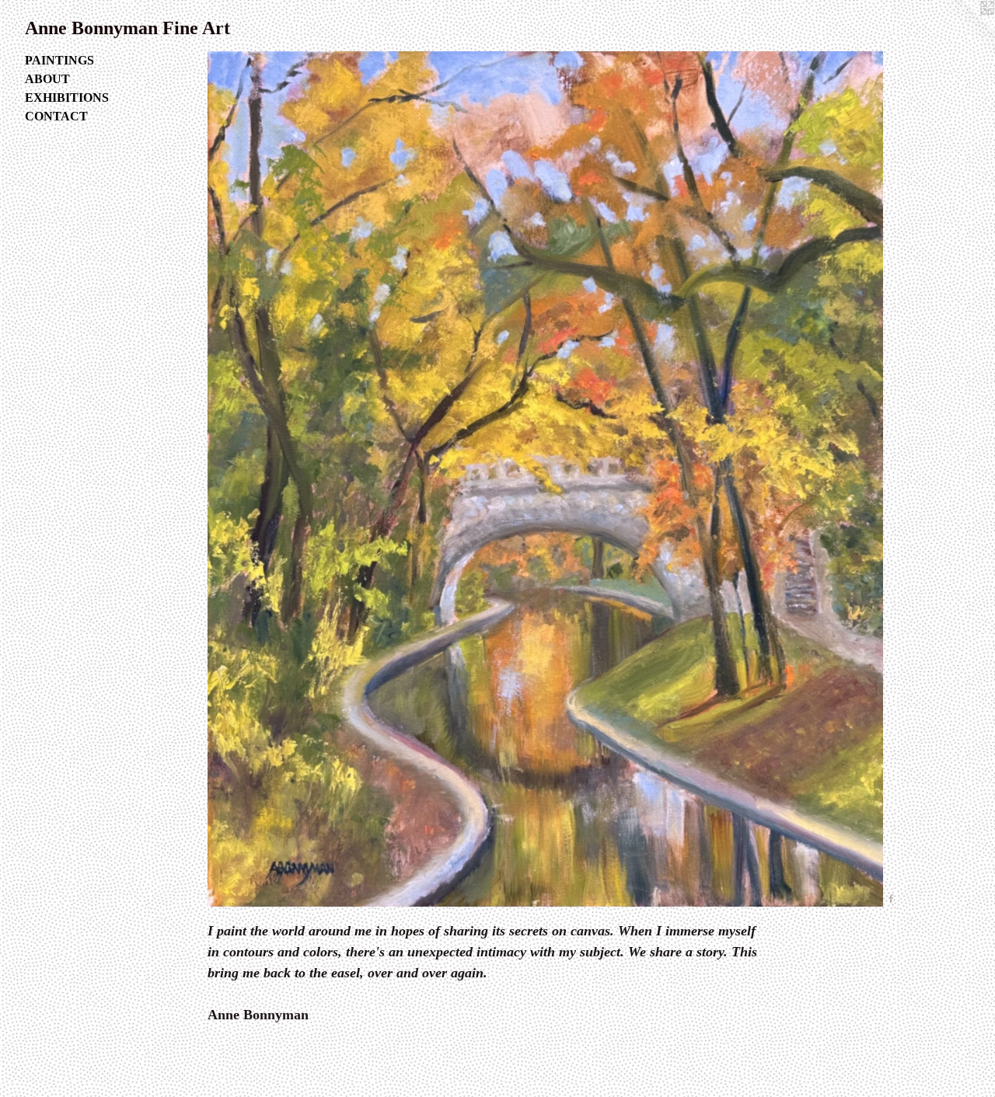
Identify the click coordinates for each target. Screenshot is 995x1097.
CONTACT (56, 116)
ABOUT (47, 78)
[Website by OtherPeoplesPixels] (964, 31)
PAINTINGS (59, 60)
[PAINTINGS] (545, 479)
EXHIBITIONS (67, 97)
